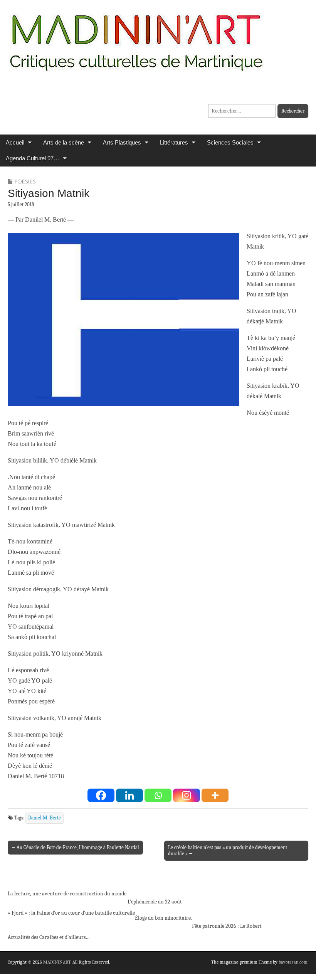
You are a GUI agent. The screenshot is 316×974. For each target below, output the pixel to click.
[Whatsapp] (158, 795)
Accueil (15, 142)
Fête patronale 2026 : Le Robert (227, 926)
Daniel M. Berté (44, 818)
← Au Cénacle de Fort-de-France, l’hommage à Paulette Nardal (75, 847)
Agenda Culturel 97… (32, 158)
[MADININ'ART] (136, 37)
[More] (215, 795)
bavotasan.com (293, 962)
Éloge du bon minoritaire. (163, 918)
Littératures (174, 142)
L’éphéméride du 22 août (155, 901)
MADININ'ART (57, 962)
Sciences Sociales (230, 142)
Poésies (24, 181)
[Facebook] (100, 795)
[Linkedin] (129, 795)
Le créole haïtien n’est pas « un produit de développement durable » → (227, 850)
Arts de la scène (63, 142)
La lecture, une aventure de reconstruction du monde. (68, 893)
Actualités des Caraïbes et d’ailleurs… (49, 937)
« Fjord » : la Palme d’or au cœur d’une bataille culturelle (71, 913)
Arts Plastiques (122, 142)
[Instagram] (186, 795)
